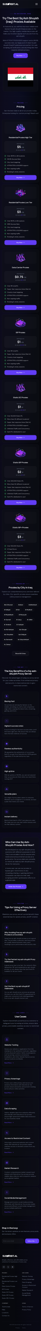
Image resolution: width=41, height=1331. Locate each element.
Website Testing (27, 1276)
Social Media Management (26, 1294)
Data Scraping (26, 1282)
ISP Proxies (5, 1289)
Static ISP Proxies (7, 1295)
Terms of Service (27, 1307)
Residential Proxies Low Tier (9, 1282)
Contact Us (5, 1316)
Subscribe (31, 1241)
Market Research (27, 1290)
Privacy (18, 1328)
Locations (5, 1313)
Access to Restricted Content (29, 1286)
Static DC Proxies (7, 1292)
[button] (36, 4)
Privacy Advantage (28, 1279)
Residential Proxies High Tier (9, 1277)
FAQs (3, 1310)
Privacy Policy (26, 1310)
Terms (24, 1328)
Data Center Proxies (8, 1286)
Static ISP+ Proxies (8, 1298)
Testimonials (6, 1307)
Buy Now (19, 55)
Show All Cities (20, 653)
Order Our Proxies (14, 886)
